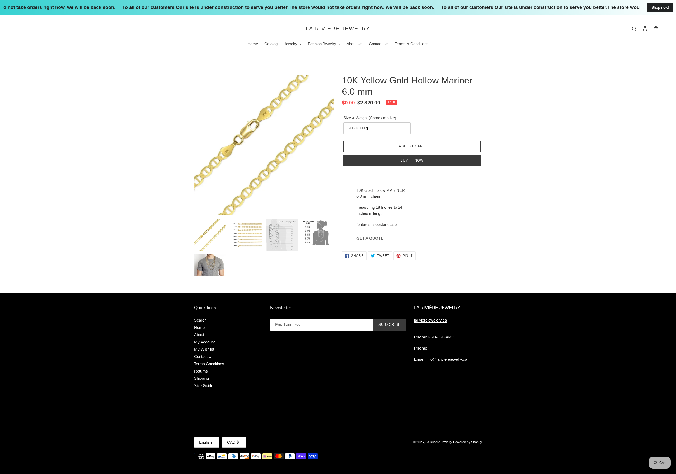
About (199, 334)
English (205, 442)
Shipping (201, 378)
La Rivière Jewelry (338, 28)
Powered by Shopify (467, 442)
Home (199, 327)
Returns (201, 371)
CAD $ (233, 442)
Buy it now (412, 160)
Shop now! (660, 7)
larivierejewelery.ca (430, 320)
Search (200, 320)
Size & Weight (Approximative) (369, 117)
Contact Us (204, 356)
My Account (204, 342)
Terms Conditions (209, 363)
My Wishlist (204, 349)
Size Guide (203, 385)
